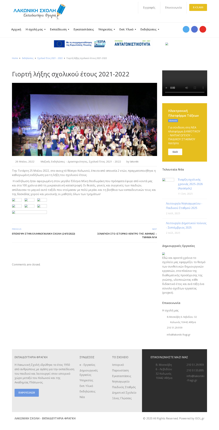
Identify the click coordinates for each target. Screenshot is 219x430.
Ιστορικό (118, 365)
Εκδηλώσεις (148, 29)
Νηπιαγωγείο (121, 381)
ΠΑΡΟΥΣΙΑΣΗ (26, 392)
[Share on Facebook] (143, 249)
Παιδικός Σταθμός (124, 387)
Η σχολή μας (34, 29)
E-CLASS (198, 7)
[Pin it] (151, 249)
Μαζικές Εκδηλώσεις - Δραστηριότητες (64, 161)
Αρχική (16, 29)
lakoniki (134, 161)
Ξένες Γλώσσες (122, 398)
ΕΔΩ (175, 151)
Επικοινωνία (173, 7)
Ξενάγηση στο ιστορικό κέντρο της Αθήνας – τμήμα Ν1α (127, 235)
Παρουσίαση (120, 370)
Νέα (82, 397)
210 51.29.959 (195, 365)
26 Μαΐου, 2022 (24, 161)
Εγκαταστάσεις (84, 29)
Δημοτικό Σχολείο (124, 392)
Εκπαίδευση (58, 29)
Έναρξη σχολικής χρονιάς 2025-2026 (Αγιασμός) (190, 184)
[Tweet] (147, 249)
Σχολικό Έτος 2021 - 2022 (105, 161)
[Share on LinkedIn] (155, 249)
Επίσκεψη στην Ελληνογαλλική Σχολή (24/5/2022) (43, 233)
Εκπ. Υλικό (126, 29)
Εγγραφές (149, 7)
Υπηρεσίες (105, 29)
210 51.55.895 (195, 370)
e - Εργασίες (87, 365)
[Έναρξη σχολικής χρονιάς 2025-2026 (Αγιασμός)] (168, 184)
